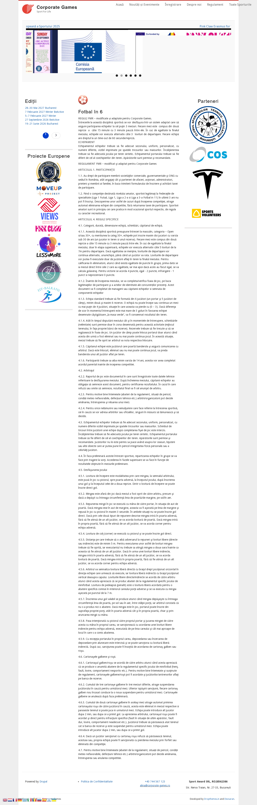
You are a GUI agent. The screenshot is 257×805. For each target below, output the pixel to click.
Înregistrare (173, 4)
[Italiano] (29, 799)
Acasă (120, 4)
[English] (5, 799)
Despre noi (194, 4)
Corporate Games (57, 7)
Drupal (43, 781)
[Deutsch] (19, 799)
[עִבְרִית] (49, 799)
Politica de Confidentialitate (97, 781)
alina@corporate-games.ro (155, 785)
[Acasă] (28, 9)
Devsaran (229, 799)
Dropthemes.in (211, 799)
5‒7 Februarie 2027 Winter (40, 115)
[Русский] (39, 799)
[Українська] (54, 799)
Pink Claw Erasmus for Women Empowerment (128, 26)
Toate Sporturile (240, 4)
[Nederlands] (10, 799)
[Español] (44, 799)
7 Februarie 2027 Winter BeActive (44, 111)
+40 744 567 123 (155, 781)
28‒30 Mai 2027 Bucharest (40, 107)
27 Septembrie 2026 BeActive (42, 119)
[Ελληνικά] (24, 799)
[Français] (15, 799)
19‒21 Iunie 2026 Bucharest (41, 123)
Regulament (215, 4)
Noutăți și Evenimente (144, 4)
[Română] (34, 799)
